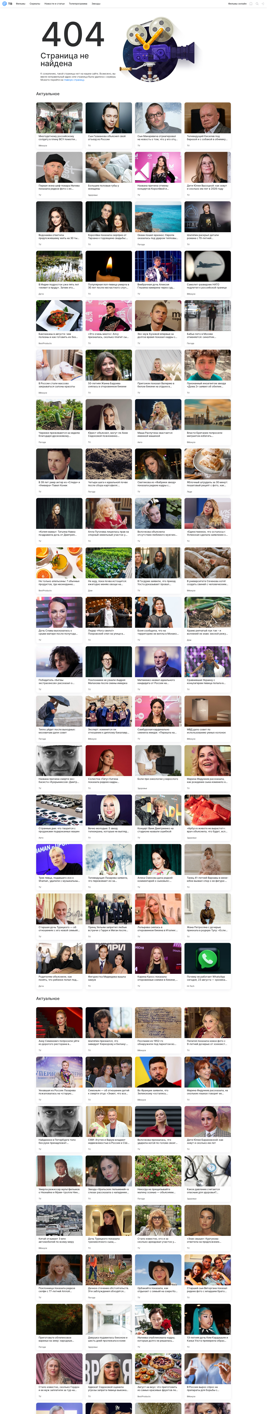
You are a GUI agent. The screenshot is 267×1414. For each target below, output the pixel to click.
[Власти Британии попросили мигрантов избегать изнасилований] (207, 422)
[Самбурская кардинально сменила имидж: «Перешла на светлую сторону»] (158, 719)
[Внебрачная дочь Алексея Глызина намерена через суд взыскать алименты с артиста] (158, 274)
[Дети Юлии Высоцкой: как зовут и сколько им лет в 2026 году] (207, 175)
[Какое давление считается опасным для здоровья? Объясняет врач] (207, 1277)
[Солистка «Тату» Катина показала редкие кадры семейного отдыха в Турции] (109, 768)
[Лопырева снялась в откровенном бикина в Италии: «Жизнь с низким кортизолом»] (158, 916)
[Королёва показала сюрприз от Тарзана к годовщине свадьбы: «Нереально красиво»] (109, 224)
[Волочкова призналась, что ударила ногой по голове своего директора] (158, 1228)
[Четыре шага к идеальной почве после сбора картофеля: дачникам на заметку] (109, 472)
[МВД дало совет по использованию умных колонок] (207, 719)
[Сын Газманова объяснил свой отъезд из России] (109, 125)
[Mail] (4, 3)
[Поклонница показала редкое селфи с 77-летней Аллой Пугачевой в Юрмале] (59, 1376)
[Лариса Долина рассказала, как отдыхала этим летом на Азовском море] (207, 1065)
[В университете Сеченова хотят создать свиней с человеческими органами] (207, 570)
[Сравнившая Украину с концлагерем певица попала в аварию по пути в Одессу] (207, 669)
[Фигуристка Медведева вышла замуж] (109, 966)
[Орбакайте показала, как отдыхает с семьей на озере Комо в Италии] (158, 1376)
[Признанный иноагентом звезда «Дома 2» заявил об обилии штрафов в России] (207, 373)
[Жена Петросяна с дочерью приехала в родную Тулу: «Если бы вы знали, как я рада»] (207, 916)
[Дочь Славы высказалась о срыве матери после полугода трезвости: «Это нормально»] (59, 620)
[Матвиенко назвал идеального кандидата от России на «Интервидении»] (158, 669)
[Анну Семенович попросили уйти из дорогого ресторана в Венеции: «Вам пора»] (59, 1129)
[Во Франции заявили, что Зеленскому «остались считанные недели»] (158, 1179)
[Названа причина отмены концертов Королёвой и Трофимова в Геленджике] (158, 175)
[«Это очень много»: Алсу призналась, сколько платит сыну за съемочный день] (109, 323)
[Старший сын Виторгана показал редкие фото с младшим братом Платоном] (207, 1376)
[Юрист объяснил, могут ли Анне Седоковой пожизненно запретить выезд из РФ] (109, 422)
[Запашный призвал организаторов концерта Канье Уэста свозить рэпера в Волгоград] (59, 1015)
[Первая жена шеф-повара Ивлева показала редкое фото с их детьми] (59, 175)
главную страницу (74, 79)
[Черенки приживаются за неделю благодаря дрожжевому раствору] (59, 422)
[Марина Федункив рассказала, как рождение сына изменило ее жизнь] (207, 768)
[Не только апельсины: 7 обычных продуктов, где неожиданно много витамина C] (59, 570)
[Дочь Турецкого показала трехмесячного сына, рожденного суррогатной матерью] (109, 1327)
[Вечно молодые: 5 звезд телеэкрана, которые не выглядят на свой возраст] (109, 818)
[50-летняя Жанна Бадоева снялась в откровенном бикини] (109, 373)
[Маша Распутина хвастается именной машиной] (158, 422)
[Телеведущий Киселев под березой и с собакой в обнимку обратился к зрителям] (207, 125)
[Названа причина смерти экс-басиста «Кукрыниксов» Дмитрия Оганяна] (59, 768)
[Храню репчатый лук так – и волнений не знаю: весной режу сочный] (207, 620)
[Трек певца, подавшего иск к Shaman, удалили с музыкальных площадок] (59, 867)
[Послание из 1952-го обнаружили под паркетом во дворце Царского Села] (158, 1129)
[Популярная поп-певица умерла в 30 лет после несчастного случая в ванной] (109, 274)
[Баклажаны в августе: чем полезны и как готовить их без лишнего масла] (59, 323)
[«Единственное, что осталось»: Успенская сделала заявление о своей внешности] (207, 521)
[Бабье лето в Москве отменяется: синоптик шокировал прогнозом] (207, 323)
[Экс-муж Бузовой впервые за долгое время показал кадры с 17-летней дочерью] (158, 323)
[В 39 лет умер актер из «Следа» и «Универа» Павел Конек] (59, 472)
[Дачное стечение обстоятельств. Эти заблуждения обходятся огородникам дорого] (109, 1376)
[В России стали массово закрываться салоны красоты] (59, 373)
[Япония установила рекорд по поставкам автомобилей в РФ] (158, 1065)
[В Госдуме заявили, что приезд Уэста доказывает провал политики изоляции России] (158, 570)
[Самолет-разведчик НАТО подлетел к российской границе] (207, 274)
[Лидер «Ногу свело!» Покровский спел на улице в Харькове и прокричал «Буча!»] (109, 620)
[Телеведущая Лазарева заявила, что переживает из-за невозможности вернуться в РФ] (109, 867)
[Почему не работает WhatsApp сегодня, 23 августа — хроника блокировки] (207, 966)
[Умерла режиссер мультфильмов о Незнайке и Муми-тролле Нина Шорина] (59, 1277)
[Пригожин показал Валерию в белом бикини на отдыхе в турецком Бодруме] (158, 373)
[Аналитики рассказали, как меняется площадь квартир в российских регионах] (109, 1015)
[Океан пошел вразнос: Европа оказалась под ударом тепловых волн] (158, 224)
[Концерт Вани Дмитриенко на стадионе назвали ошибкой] (158, 818)
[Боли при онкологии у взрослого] (158, 768)
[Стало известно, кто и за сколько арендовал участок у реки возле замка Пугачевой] (158, 1327)
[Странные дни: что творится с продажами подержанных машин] (59, 818)
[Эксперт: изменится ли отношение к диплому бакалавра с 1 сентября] (109, 719)
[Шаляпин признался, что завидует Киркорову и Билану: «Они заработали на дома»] (109, 1129)
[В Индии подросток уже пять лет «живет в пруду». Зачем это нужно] (59, 274)
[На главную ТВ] (9, 3)
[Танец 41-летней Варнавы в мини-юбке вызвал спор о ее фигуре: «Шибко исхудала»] (207, 867)
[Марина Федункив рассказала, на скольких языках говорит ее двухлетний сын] (207, 1179)
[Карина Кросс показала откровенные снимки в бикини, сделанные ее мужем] (158, 966)
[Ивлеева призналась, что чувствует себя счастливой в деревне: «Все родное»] (59, 1065)
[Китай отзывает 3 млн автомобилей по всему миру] (59, 1327)
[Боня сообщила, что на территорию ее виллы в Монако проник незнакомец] (158, 620)
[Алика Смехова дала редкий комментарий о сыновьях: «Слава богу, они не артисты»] (158, 867)
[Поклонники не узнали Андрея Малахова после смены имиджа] (109, 669)
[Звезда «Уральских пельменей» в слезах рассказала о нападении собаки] (109, 1277)
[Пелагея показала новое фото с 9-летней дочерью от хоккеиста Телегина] (207, 1129)
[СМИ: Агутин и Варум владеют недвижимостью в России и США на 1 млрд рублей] (109, 1228)
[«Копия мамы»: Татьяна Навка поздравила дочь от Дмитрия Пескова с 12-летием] (59, 521)
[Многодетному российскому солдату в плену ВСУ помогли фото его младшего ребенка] (59, 125)
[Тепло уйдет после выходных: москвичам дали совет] (59, 719)
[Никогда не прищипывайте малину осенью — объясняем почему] (158, 1277)
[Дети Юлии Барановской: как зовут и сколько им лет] (207, 1228)
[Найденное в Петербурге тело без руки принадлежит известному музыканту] (59, 1228)
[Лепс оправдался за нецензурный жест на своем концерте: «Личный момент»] (158, 1015)
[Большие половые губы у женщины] (109, 175)
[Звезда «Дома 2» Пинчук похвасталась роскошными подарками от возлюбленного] (207, 1015)
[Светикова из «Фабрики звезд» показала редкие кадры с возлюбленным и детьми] (158, 472)
